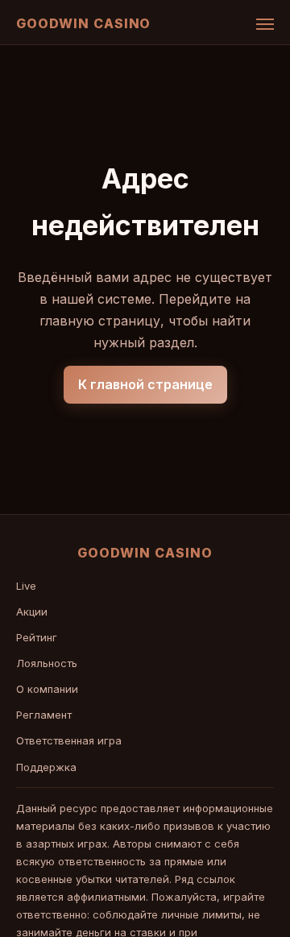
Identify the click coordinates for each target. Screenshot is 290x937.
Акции (32, 611)
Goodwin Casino (83, 23)
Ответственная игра (69, 740)
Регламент (44, 714)
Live (26, 585)
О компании (47, 688)
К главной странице (145, 384)
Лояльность (46, 663)
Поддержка (46, 767)
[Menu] (265, 24)
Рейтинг (36, 637)
